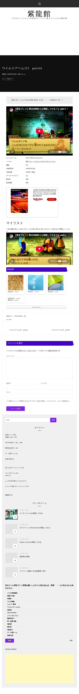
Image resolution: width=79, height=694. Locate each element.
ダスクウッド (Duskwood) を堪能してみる (35, 528)
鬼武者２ (10, 630)
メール (44, 383)
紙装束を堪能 (25, 556)
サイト (8, 392)
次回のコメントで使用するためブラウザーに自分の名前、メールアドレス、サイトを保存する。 (39, 401)
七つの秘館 (11, 601)
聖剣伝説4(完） (10, 448)
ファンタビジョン (13, 615)
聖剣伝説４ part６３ (13, 291)
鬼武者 (9, 624)
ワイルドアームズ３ (13, 607)
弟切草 (9, 610)
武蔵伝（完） (9, 437)
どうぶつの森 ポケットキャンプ (15, 486)
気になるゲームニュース (13, 467)
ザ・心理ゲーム (10, 453)
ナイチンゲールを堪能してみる (31, 513)
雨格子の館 (11, 596)
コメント (10, 356)
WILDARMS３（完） (21, 316)
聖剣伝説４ (11, 618)
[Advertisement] (39, 40)
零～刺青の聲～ (12, 621)
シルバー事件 (11, 604)
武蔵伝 (9, 598)
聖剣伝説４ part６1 (53, 291)
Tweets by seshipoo (10, 649)
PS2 (10, 319)
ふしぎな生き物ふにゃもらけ (14, 481)
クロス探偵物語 (12, 593)
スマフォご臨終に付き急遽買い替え (33, 571)
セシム (23, 74)
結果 (71, 640)
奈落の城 (8, 459)
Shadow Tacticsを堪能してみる (30, 542)
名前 (8, 383)
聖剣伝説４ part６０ (13, 300)
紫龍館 (39, 14)
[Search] (75, 2)
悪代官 (9, 627)
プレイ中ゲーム (10, 473)
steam (7, 475)
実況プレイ (10, 316)
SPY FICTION (11, 613)
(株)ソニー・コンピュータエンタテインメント (41, 161)
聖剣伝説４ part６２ (33, 291)
